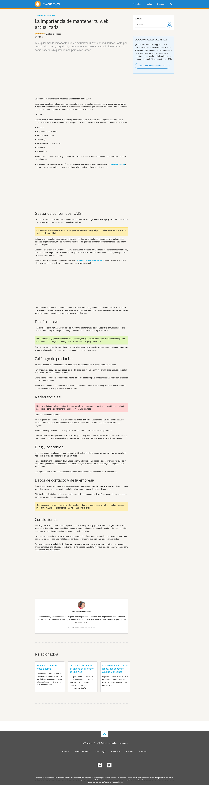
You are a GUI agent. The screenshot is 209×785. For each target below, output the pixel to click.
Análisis (65, 752)
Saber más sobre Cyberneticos (152, 66)
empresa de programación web (90, 260)
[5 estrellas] (44, 34)
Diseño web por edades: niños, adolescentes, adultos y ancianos (115, 668)
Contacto (143, 752)
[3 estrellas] (40, 34)
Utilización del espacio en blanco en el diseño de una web (82, 668)
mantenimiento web (116, 164)
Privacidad (115, 752)
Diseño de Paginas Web (45, 15)
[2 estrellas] (38, 34)
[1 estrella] (36, 34)
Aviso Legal (100, 752)
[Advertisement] (81, 77)
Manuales (137, 4)
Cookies (129, 752)
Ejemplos (160, 4)
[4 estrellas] (42, 34)
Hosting (149, 4)
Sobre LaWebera (82, 752)
